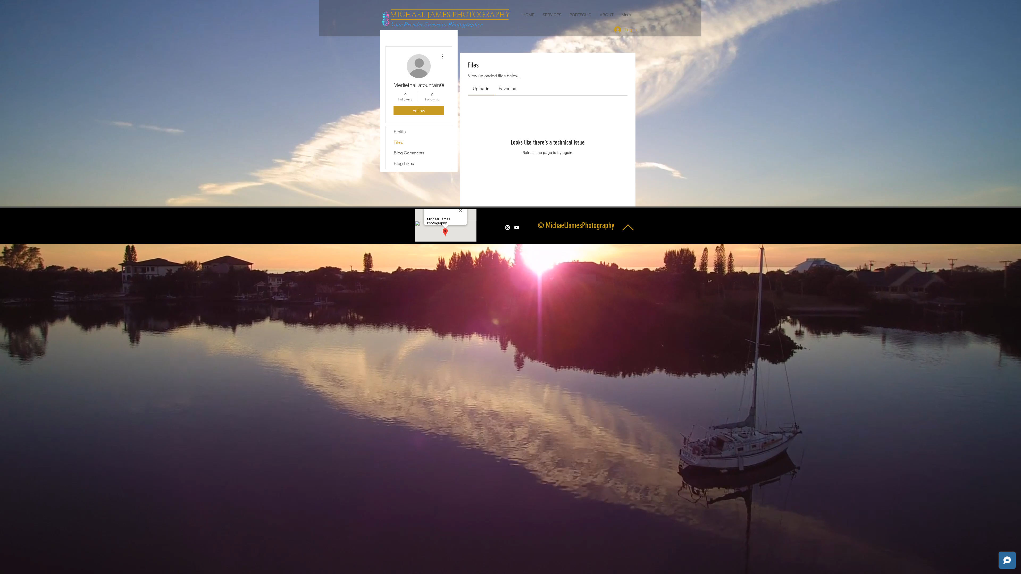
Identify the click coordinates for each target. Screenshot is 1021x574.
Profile (400, 131)
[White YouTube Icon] (517, 227)
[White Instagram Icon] (507, 227)
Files (398, 142)
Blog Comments (409, 152)
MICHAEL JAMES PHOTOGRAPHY (450, 15)
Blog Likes (404, 163)
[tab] (481, 88)
